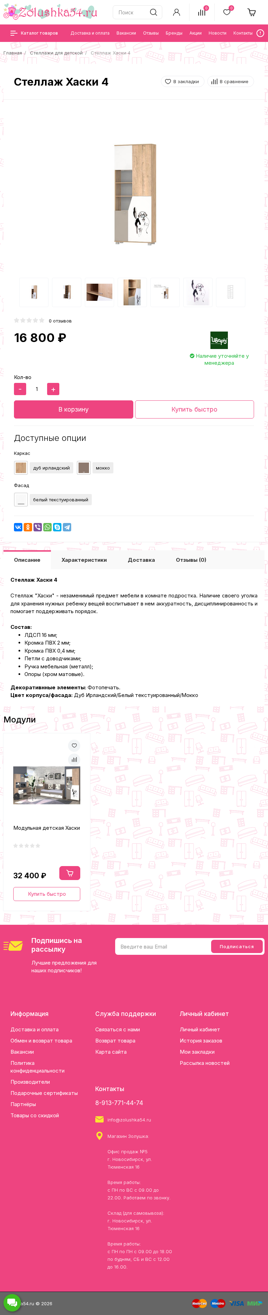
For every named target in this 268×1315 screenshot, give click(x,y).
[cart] (252, 12)
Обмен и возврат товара (41, 1040)
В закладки (186, 81)
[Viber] (38, 527)
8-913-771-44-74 (119, 1102)
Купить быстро (194, 409)
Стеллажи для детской (56, 53)
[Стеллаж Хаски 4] (134, 194)
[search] (153, 12)
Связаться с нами (117, 1029)
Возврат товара (115, 1040)
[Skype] (57, 527)
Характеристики (84, 560)
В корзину (73, 409)
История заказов (201, 1040)
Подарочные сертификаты (44, 1093)
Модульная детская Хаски (46, 827)
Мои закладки (197, 1051)
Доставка (141, 560)
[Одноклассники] (28, 527)
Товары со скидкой (34, 1115)
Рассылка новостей (205, 1063)
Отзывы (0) (191, 560)
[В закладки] (74, 746)
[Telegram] (67, 527)
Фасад (21, 485)
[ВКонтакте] (18, 527)
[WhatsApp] (47, 527)
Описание (27, 560)
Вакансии (22, 1051)
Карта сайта (111, 1051)
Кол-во (22, 377)
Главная (12, 53)
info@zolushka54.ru (129, 1120)
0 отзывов (60, 321)
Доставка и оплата (34, 1029)
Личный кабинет (200, 1029)
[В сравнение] (74, 760)
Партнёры (23, 1104)
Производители (30, 1081)
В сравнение (234, 81)
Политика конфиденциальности (37, 1067)
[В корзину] (69, 873)
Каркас (22, 453)
